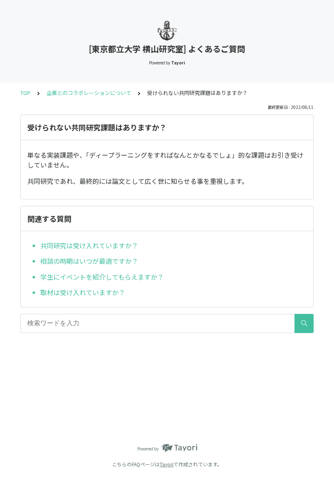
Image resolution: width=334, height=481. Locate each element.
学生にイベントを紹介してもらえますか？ (102, 277)
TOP (25, 93)
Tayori (167, 464)
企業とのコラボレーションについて (88, 93)
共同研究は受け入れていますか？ (89, 245)
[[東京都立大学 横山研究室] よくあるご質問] (167, 30)
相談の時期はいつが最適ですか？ (89, 261)
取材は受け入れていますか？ (82, 292)
